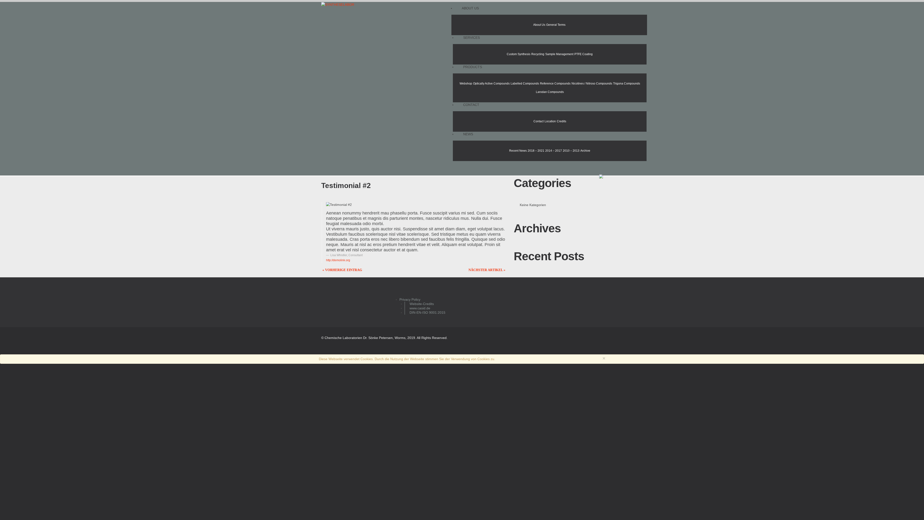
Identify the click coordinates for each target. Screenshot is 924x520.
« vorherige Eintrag (342, 270)
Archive (585, 150)
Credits (561, 121)
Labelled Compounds (525, 83)
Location (550, 121)
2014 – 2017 (553, 150)
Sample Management (559, 54)
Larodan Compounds (550, 92)
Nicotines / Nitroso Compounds (591, 83)
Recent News (518, 150)
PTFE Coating (583, 54)
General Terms (555, 24)
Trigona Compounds (626, 83)
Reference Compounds (555, 83)
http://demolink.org (338, 260)
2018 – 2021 (536, 150)
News (468, 134)
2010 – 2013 (571, 150)
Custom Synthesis (518, 54)
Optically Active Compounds (491, 83)
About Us (470, 8)
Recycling (537, 54)
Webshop (466, 83)
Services (471, 37)
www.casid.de (420, 308)
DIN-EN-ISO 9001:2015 (427, 312)
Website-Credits (422, 304)
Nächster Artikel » (486, 270)
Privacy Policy (409, 299)
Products (472, 67)
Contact (471, 105)
